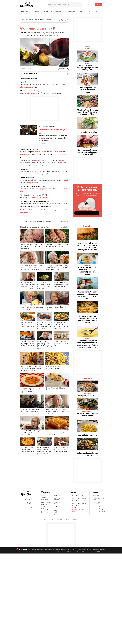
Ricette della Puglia (98, 509)
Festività (36, 11)
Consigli (91, 11)
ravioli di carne (57, 204)
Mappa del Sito (67, 519)
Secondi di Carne (57, 507)
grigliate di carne (46, 189)
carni (53, 85)
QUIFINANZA (89, 549)
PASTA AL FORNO (87, 393)
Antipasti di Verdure (44, 496)
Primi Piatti (44, 499)
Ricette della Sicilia (98, 506)
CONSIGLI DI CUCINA (87, 147)
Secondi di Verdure (57, 498)
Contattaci (59, 519)
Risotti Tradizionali (44, 512)
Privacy (32, 551)
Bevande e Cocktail (57, 511)
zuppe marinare (55, 152)
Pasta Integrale (45, 509)
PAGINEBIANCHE (65, 549)
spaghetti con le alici (39, 152)
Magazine (58, 11)
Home (21, 25)
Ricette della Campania (96, 503)
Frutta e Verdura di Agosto (78, 503)
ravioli (66, 180)
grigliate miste (30, 93)
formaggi (30, 87)
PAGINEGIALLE (40, 549)
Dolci (55, 514)
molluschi (23, 163)
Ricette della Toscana (99, 511)
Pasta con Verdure (44, 505)
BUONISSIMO (96, 549)
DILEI (78, 549)
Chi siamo (21, 551)
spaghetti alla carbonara (52, 174)
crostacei (61, 160)
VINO (32, 25)
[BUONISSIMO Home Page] (27, 4)
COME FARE (87, 85)
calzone (64, 154)
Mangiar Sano (97, 495)
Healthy (81, 11)
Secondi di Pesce (57, 503)
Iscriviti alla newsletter (87, 213)
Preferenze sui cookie (47, 551)
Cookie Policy (38, 551)
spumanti (37, 160)
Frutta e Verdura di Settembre (76, 506)
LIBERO (29, 549)
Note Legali (27, 551)
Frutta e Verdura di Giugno (78, 498)
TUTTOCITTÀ (73, 549)
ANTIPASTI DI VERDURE (87, 411)
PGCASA (58, 549)
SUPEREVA (102, 549)
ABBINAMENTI (38, 25)
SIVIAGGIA (82, 549)
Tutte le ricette (24, 11)
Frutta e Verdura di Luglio (78, 500)
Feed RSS (75, 519)
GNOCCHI (87, 433)
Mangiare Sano (70, 11)
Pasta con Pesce (46, 502)
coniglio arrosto (32, 183)
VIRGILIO (34, 549)
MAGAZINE (87, 63)
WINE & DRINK (27, 25)
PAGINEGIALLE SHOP (50, 549)
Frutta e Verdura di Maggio (78, 495)
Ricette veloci (48, 11)
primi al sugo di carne (39, 197)
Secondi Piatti (58, 495)
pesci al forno (24, 154)
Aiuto (54, 551)
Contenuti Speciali (49, 519)
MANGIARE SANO (87, 107)
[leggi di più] (68, 74)
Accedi (98, 4)
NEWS (87, 241)
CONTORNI (87, 451)
